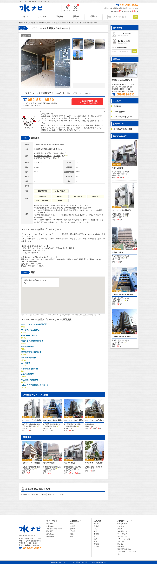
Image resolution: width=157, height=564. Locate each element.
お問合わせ (94, 17)
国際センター (52, 494)
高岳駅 (56, 153)
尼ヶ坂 (96, 547)
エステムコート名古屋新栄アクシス (73, 420)
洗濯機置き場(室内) (124, 549)
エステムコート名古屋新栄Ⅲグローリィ (52, 420)
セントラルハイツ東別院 (31, 463)
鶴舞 (95, 539)
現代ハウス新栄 (48, 463)
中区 (71, 524)
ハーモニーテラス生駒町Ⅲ (31, 420)
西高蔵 (96, 544)
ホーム (25, 17)
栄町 (95, 529)
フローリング (122, 536)
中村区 (72, 526)
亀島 (95, 541)
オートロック (122, 534)
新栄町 (96, 524)
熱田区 (72, 529)
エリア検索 (42, 17)
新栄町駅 (57, 156)
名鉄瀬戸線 (38, 158)
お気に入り (66, 8)
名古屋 (43, 494)
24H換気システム (123, 531)
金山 (95, 536)
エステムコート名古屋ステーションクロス (94, 420)
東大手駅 (47, 158)
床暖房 (119, 529)
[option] (32, 415)
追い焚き (120, 544)
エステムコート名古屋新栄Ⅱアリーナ (94, 463)
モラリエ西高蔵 (69, 463)
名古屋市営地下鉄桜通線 (43, 153)
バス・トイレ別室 (123, 539)
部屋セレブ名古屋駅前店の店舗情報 (44, 103)
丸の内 (62, 494)
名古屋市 (42, 149)
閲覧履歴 (75, 8)
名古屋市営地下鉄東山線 (43, 156)
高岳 (95, 531)
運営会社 (76, 17)
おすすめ (120, 526)
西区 (71, 536)
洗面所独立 (121, 547)
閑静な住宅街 (122, 524)
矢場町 (96, 526)
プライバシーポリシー (54, 529)
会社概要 (49, 524)
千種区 (72, 531)
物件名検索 (50, 536)
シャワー (120, 541)
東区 (46, 149)
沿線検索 (59, 17)
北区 (71, 534)
